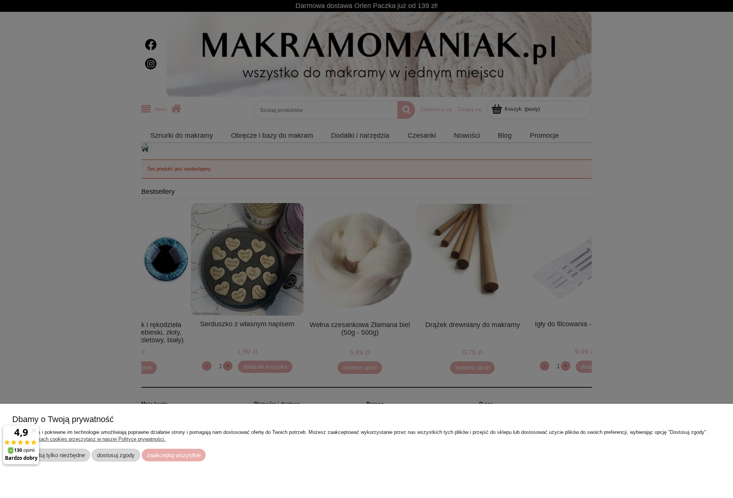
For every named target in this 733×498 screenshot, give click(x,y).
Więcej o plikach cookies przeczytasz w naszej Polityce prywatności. (89, 439)
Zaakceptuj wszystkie (174, 455)
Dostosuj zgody (116, 455)
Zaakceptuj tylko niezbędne (51, 455)
